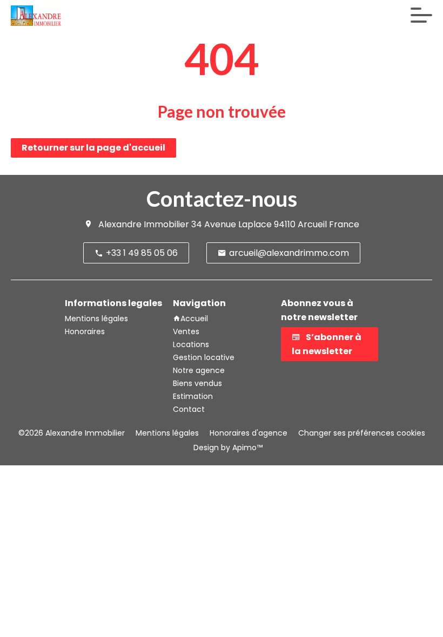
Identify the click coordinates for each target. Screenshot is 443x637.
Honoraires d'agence (248, 433)
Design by (227, 447)
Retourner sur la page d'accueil (93, 147)
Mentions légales (167, 433)
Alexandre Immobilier (143, 224)
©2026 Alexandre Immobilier (71, 433)
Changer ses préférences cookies (361, 433)
